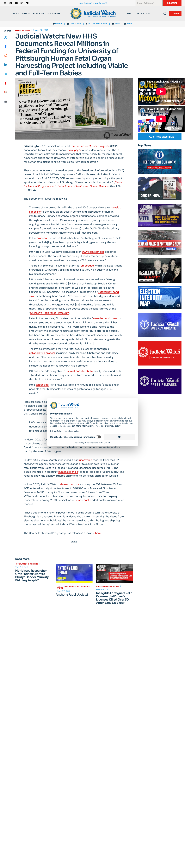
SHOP (117, 23)
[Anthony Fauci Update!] (74, 573)
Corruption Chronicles (27, 564)
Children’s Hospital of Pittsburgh (49, 313)
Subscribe (172, 3)
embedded (87, 265)
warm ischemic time (105, 318)
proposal (42, 238)
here (98, 533)
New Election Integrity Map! (93, 3)
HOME (129, 23)
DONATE (58, 23)
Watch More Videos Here (161, 136)
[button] (5, 13)
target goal (42, 384)
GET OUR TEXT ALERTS (97, 23)
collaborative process (42, 353)
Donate (175, 13)
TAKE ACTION (75, 23)
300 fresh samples (93, 252)
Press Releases (23, 30)
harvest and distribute (79, 371)
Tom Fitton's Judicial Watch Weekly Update (73, 587)
